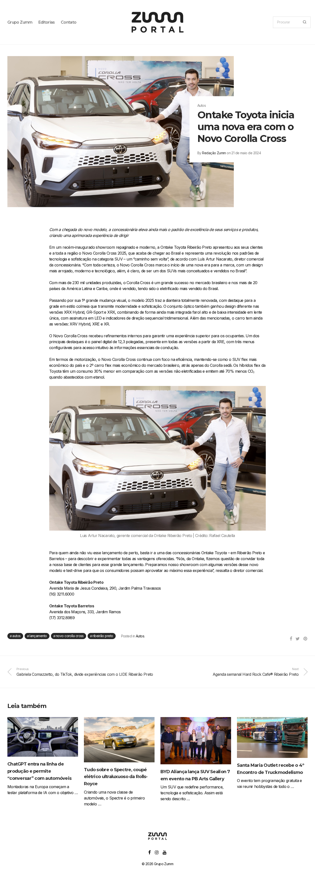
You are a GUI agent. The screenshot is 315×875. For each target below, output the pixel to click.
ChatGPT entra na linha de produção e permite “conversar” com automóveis (39, 771)
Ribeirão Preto (103, 636)
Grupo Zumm (19, 22)
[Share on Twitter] (297, 638)
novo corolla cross (70, 636)
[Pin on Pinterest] (305, 638)
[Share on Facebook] (291, 638)
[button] (304, 22)
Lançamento (38, 636)
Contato (69, 22)
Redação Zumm (214, 153)
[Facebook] (149, 852)
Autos (16, 636)
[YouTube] (165, 852)
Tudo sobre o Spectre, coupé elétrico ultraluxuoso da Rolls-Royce (116, 777)
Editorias (46, 22)
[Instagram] (156, 852)
